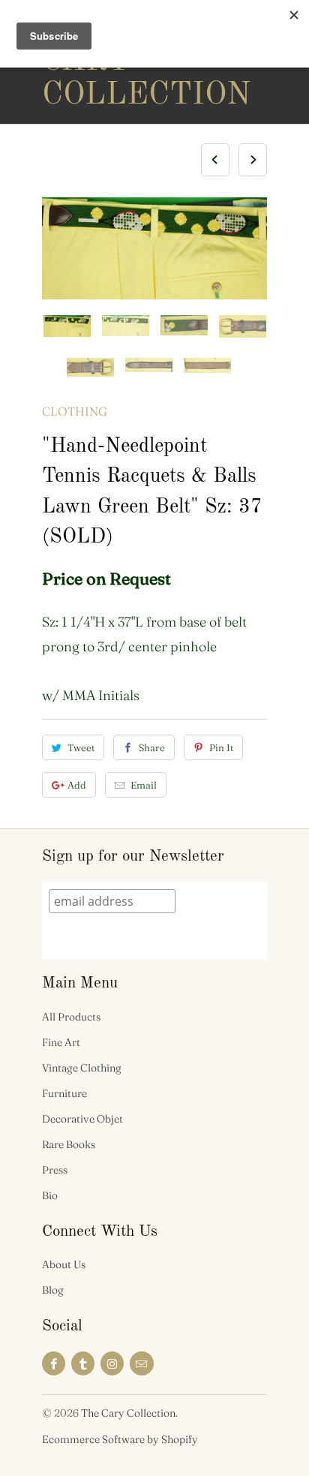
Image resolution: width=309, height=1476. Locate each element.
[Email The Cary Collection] (141, 1363)
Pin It (221, 747)
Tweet (81, 747)
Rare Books (68, 1144)
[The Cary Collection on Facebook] (53, 1363)
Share (152, 747)
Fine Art (61, 1042)
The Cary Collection (102, 61)
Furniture (64, 1093)
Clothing (74, 411)
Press (55, 1170)
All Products (71, 1017)
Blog (53, 1290)
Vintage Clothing (82, 1068)
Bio (50, 1195)
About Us (64, 1264)
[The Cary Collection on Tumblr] (82, 1363)
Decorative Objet (82, 1119)
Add (77, 785)
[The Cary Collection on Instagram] (112, 1363)
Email (143, 785)
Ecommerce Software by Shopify (120, 1439)
